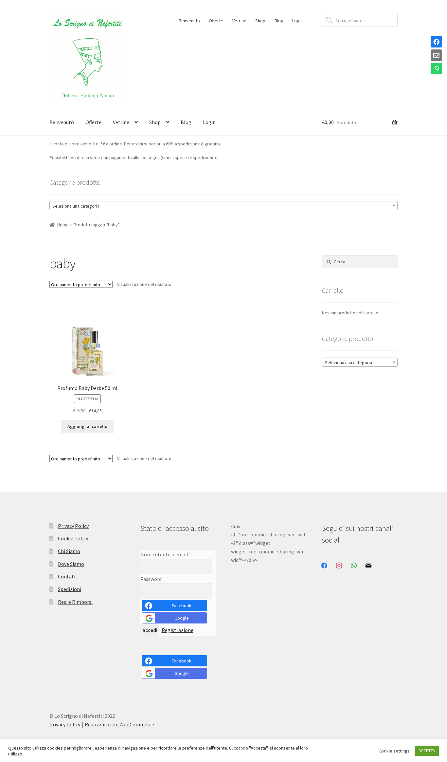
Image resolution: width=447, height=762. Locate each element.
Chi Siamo (69, 551)
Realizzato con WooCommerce (119, 724)
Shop (260, 21)
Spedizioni (69, 589)
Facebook (181, 605)
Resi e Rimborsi (75, 602)
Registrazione (177, 630)
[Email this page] (436, 55)
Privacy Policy (73, 526)
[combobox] (223, 205)
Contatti (68, 576)
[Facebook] (436, 42)
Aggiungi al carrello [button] (87, 426)
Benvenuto (189, 21)
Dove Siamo (71, 564)
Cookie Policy (73, 538)
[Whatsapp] (436, 69)
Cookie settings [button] (394, 751)
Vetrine (239, 21)
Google (181, 618)
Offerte (216, 21)
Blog (279, 21)
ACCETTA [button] (427, 750)
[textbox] (223, 206)
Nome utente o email (164, 554)
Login (297, 21)
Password (151, 579)
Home (63, 225)
